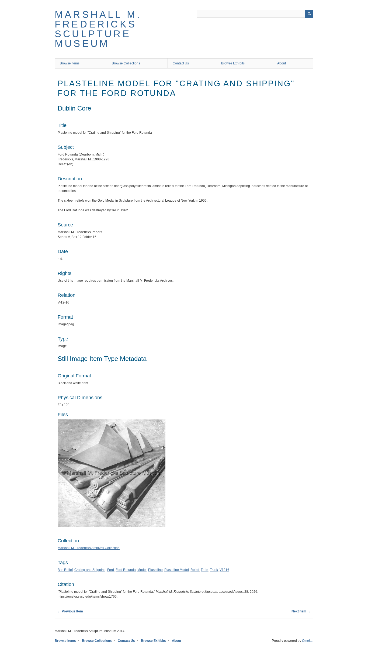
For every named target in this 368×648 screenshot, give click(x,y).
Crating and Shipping (90, 570)
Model (142, 570)
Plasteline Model (176, 570)
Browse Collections (126, 63)
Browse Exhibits (233, 63)
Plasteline (155, 570)
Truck (214, 570)
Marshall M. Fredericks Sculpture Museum (98, 29)
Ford (110, 570)
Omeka (307, 641)
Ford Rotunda (126, 570)
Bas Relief (65, 570)
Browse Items (69, 63)
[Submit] (309, 14)
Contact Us (181, 63)
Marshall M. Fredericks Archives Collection (89, 548)
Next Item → (300, 611)
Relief (194, 570)
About (281, 63)
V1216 (224, 570)
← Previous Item (70, 611)
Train (204, 570)
